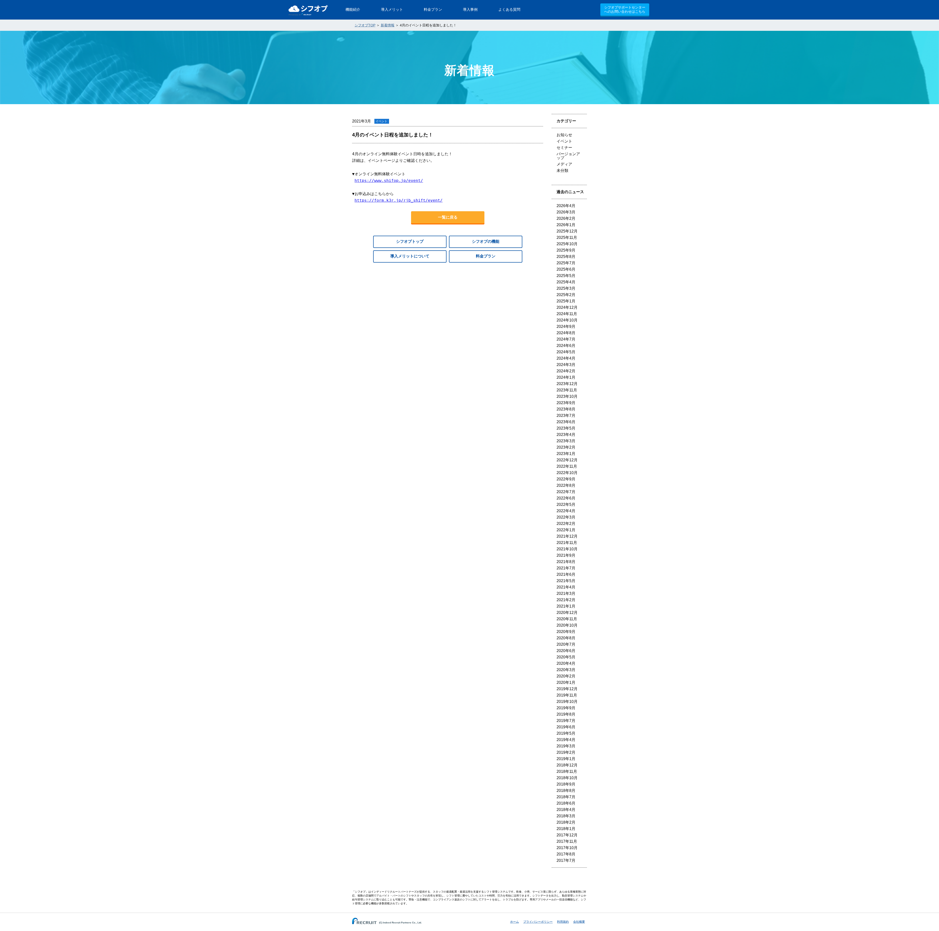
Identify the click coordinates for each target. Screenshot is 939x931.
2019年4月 (566, 740)
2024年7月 (566, 339)
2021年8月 (566, 562)
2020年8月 (566, 638)
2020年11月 (567, 619)
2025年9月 (566, 250)
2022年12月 (567, 460)
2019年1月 (566, 759)
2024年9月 (566, 326)
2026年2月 (566, 218)
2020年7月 (566, 644)
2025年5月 (566, 276)
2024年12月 (567, 307)
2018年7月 (566, 797)
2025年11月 (567, 237)
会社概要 (579, 921)
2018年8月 (566, 790)
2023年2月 (566, 447)
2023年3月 (566, 441)
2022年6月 (566, 498)
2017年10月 (567, 848)
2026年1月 (566, 225)
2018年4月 (566, 810)
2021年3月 (566, 593)
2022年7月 (566, 492)
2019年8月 (566, 714)
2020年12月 (567, 612)
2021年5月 (566, 581)
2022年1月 (566, 530)
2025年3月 (566, 288)
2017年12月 (567, 835)
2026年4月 (566, 206)
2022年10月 (567, 473)
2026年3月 (566, 212)
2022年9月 (566, 479)
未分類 (562, 170)
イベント (564, 141)
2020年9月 (566, 632)
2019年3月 (566, 746)
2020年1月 (566, 682)
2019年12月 (567, 689)
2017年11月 (567, 841)
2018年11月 (567, 771)
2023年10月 (567, 396)
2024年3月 (566, 365)
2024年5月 (566, 352)
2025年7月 (566, 263)
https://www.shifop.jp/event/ (389, 180)
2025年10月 (567, 244)
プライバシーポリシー (538, 921)
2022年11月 (567, 466)
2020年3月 (566, 670)
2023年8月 (566, 409)
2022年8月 (566, 485)
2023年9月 (566, 403)
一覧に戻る (448, 217)
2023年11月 (567, 390)
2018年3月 (566, 816)
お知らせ (564, 135)
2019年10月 (567, 701)
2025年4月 (566, 282)
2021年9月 (566, 555)
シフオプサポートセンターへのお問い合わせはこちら (624, 9)
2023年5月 (566, 428)
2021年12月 (567, 536)
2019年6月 (566, 727)
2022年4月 (566, 511)
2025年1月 (566, 301)
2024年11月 (567, 314)
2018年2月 (566, 822)
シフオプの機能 (485, 241)
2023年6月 (566, 422)
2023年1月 (566, 454)
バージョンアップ (568, 156)
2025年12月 (567, 231)
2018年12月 (567, 765)
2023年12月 (567, 384)
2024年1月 (566, 377)
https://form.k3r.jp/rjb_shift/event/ (399, 200)
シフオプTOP (365, 25)
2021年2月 (566, 600)
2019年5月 (566, 733)
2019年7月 (566, 721)
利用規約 (563, 921)
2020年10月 (567, 625)
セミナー (564, 147)
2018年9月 (566, 784)
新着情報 (387, 25)
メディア (564, 164)
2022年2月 (566, 523)
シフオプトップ (410, 241)
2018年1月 (566, 829)
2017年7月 (566, 860)
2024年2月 (566, 371)
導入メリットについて (409, 256)
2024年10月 (567, 320)
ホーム (514, 921)
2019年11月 (567, 695)
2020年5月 (566, 657)
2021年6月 (566, 574)
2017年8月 (566, 854)
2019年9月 (566, 708)
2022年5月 (566, 504)
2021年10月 (567, 549)
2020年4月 (566, 663)
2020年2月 (566, 676)
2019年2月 (566, 752)
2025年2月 (566, 295)
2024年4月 (566, 358)
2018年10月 (567, 778)
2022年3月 (566, 517)
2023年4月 (566, 434)
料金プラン (485, 256)
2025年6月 (566, 269)
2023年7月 (566, 415)
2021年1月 (566, 606)
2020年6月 (566, 651)
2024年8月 (566, 333)
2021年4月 (566, 587)
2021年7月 (566, 568)
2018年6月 (566, 803)
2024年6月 (566, 346)
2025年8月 (566, 257)
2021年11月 (567, 543)
